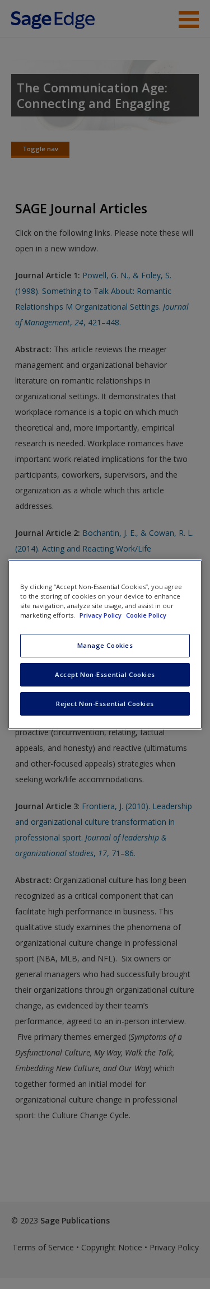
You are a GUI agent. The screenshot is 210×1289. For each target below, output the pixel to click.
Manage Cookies (105, 645)
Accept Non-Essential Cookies (105, 674)
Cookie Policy (146, 615)
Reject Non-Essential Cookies (105, 703)
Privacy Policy (101, 615)
